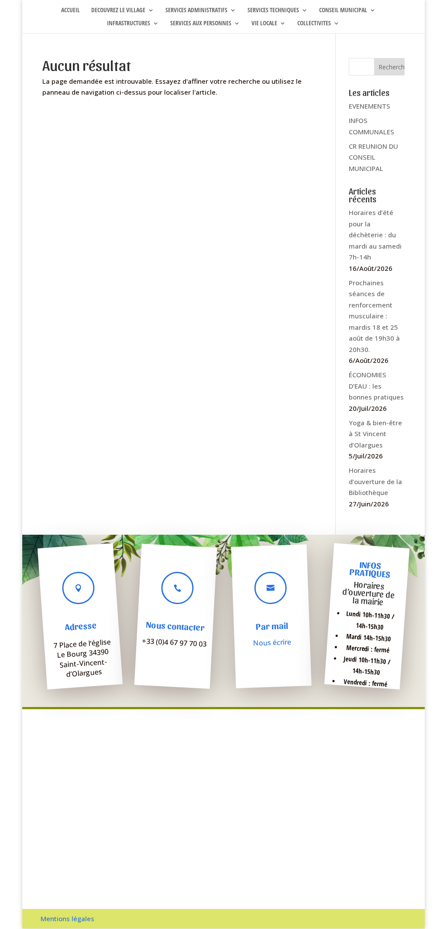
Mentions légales (67, 918)
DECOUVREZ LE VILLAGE (118, 10)
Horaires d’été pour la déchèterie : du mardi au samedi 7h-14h (375, 234)
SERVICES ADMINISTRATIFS (196, 10)
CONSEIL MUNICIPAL (343, 10)
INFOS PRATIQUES (369, 569)
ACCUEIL (70, 10)
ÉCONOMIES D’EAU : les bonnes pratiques (376, 385)
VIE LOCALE (264, 23)
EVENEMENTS (369, 106)
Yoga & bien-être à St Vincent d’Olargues (375, 433)
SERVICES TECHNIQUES (273, 10)
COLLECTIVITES (314, 23)
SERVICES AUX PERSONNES (200, 23)
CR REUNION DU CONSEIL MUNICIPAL (373, 157)
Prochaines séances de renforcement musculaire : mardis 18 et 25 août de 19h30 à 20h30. (374, 316)
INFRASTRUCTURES (128, 23)
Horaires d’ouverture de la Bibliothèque (375, 481)
